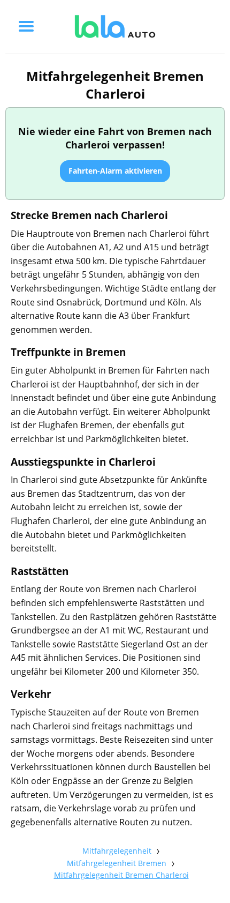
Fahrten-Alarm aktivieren (115, 171)
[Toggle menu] (26, 26)
